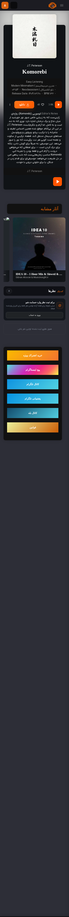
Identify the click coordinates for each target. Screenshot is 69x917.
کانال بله (32, 413)
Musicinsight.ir (40, 277)
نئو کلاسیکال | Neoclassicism (38, 90)
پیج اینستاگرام (33, 370)
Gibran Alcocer (23, 277)
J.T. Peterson (34, 66)
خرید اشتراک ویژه (32, 355)
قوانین (33, 427)
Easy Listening (34, 82)
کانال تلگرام (33, 384)
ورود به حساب (34, 315)
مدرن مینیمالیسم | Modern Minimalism (32, 86)
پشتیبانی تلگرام (33, 398)
